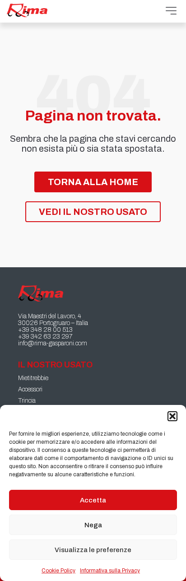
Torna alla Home (93, 182)
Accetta (93, 500)
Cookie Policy (58, 570)
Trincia (27, 400)
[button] (172, 416)
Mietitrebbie (33, 378)
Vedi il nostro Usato (93, 212)
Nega (93, 525)
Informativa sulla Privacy (110, 570)
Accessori (30, 389)
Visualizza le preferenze (93, 549)
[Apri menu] (171, 11)
